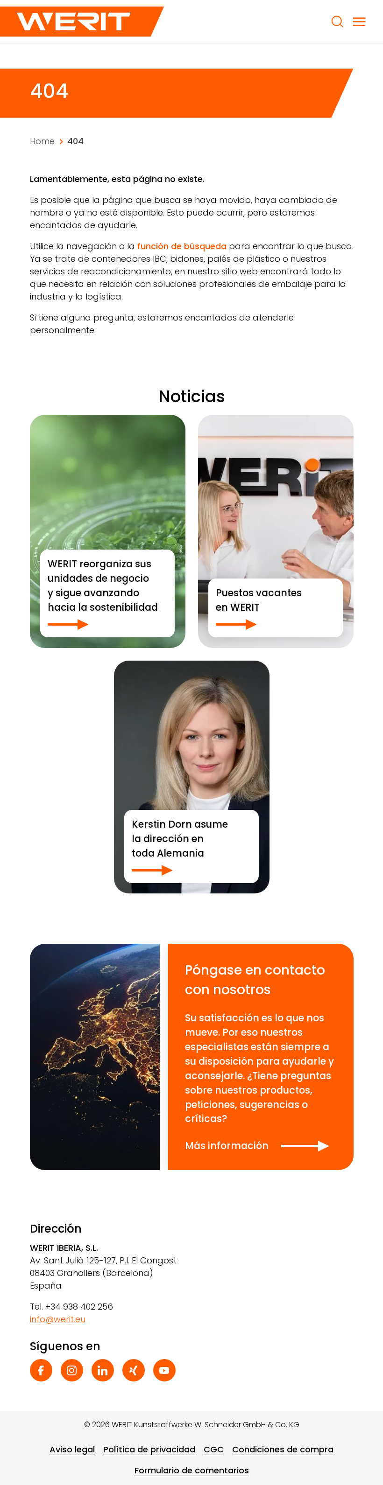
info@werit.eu (57, 1319)
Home (42, 141)
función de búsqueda (182, 246)
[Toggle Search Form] (337, 21)
